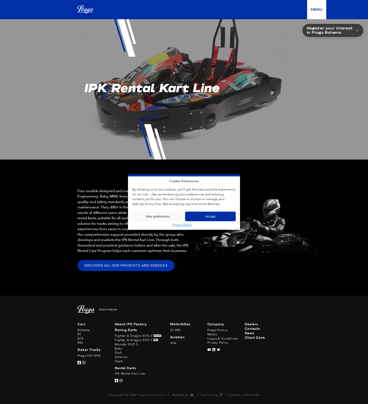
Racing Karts (126, 330)
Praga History (217, 330)
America (121, 357)
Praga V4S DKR (89, 356)
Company (215, 324)
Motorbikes (180, 324)
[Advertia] (192, 395)
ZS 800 (175, 330)
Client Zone (255, 337)
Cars (81, 324)
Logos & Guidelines (222, 339)
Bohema (84, 330)
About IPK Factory (131, 324)
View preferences (157, 216)
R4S (80, 343)
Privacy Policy (182, 225)
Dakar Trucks (89, 349)
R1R (80, 339)
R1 (79, 334)
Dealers (251, 324)
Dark (118, 353)
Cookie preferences (244, 395)
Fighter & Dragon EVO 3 (138, 336)
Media (212, 334)
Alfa (173, 343)
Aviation (177, 337)
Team (119, 361)
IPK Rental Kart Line (130, 374)
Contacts (252, 328)
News (249, 333)
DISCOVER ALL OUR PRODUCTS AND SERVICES (126, 265)
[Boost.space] (222, 395)
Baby (118, 349)
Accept (210, 216)
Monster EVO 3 (126, 344)
